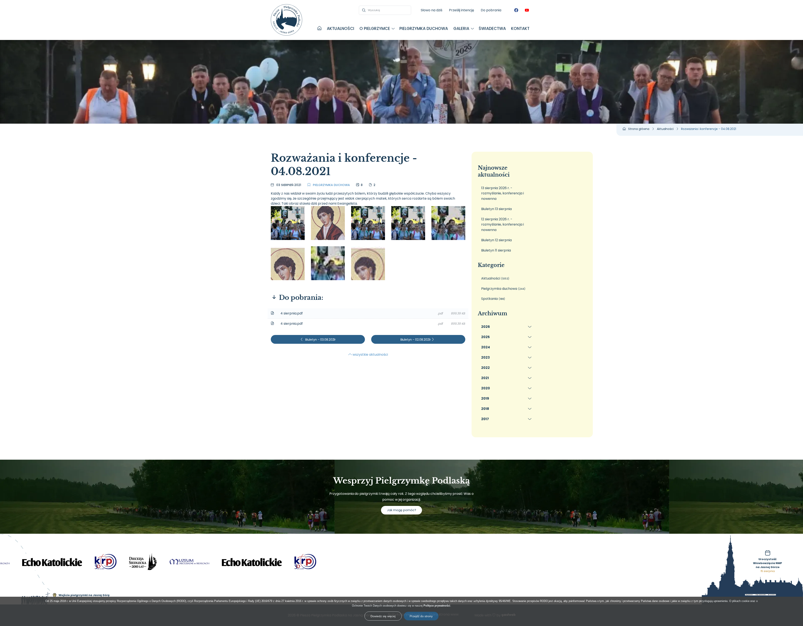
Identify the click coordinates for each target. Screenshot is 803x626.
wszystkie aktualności (370, 354)
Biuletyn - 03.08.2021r (320, 339)
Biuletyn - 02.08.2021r (416, 339)
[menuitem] (319, 29)
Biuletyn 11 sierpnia (496, 250)
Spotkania (493, 298)
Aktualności (495, 278)
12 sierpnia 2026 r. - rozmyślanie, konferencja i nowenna (502, 224)
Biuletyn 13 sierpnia (496, 209)
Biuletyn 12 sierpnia (496, 240)
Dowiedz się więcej (383, 616)
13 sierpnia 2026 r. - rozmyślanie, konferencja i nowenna (502, 193)
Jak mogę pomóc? (401, 510)
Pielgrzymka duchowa (331, 185)
